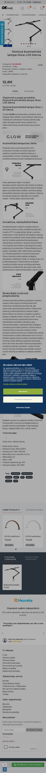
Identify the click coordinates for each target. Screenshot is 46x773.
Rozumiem (23, 391)
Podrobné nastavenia (23, 399)
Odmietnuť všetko (23, 407)
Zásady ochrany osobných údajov (15, 384)
